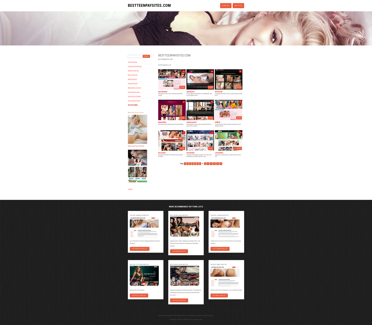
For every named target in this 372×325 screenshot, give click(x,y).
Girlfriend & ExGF (132, 83)
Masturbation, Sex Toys (134, 88)
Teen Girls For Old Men (134, 96)
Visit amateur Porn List (139, 249)
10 (208, 163)
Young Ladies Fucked (134, 100)
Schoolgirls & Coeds (134, 92)
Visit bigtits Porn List (139, 295)
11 (211, 163)
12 (214, 163)
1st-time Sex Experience (135, 66)
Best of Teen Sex (132, 75)
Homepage (226, 5)
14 (220, 163)
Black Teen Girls (132, 79)
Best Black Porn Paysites (179, 264)
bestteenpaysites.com (149, 5)
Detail (182, 87)
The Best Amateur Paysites (139, 215)
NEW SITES (238, 5)
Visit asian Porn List (179, 251)
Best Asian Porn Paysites (179, 215)
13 (217, 163)
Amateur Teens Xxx (133, 70)
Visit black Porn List (179, 300)
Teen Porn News (133, 105)
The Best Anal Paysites (219, 264)
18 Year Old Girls (132, 62)
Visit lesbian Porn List (220, 249)
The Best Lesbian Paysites (220, 215)
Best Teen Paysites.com (194, 319)
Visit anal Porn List (219, 295)
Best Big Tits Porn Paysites (139, 264)
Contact (130, 189)
